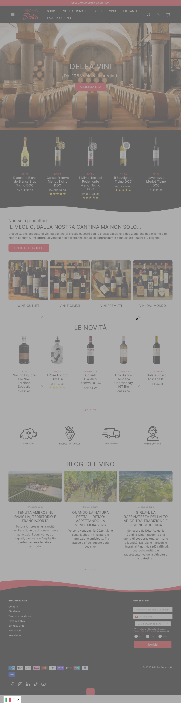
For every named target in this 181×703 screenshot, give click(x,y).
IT (13, 699)
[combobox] (12, 699)
